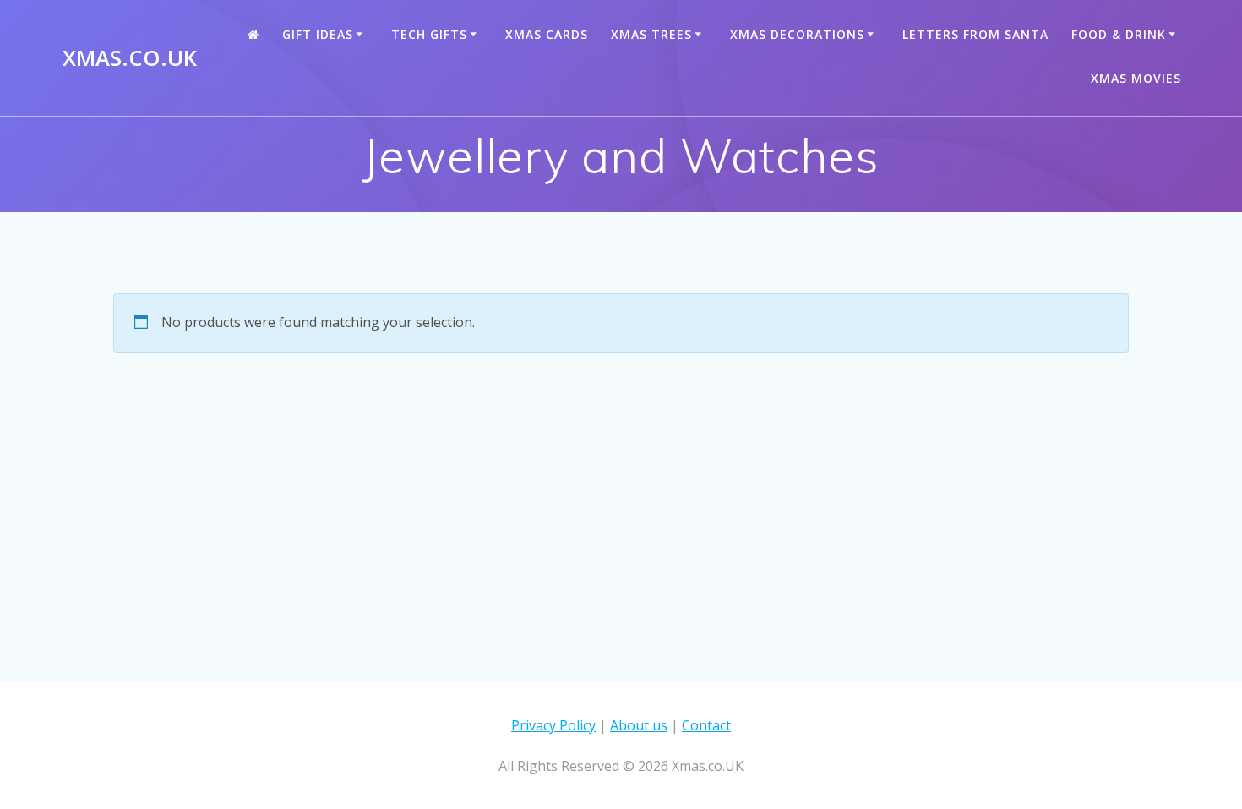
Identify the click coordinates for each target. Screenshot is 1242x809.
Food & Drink (1118, 34)
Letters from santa (975, 34)
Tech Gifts (429, 34)
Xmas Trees (651, 34)
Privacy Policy (553, 725)
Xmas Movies (1136, 78)
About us (638, 725)
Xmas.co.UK (130, 58)
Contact (706, 725)
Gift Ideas (317, 34)
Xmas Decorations (797, 34)
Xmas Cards (546, 34)
